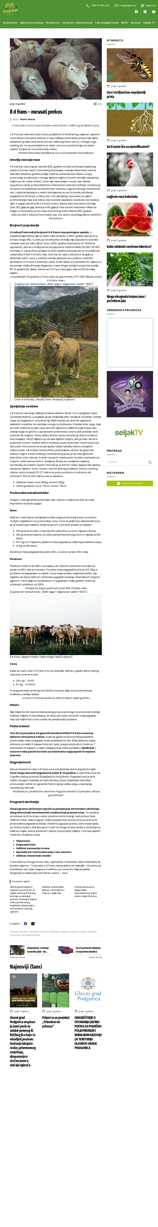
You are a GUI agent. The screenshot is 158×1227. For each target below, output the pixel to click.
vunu (65, 873)
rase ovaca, (15, 935)
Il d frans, (44, 931)
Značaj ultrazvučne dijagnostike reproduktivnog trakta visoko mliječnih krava (86, 891)
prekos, (84, 931)
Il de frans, (64, 931)
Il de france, (75, 931)
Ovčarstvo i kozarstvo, (19, 931)
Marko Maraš (27, 119)
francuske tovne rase (30, 935)
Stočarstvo (34, 931)
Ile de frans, (54, 931)
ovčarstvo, (92, 931)
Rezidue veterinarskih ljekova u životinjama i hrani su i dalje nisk (53, 890)
